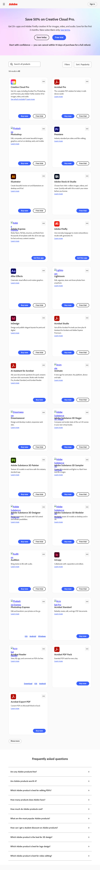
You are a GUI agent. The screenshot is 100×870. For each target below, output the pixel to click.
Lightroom (59, 276)
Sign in (92, 4)
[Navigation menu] (4, 4)
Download (28, 683)
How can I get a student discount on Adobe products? (34, 828)
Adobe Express (18, 229)
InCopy (57, 559)
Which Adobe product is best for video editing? (31, 856)
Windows (42, 636)
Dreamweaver (18, 418)
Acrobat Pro (60, 87)
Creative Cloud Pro (20, 87)
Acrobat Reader (18, 654)
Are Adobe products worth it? (23, 781)
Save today (42, 37)
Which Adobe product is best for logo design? (30, 846)
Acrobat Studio (61, 323)
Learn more (30, 99)
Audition (15, 559)
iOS (26, 636)
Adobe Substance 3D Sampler (68, 465)
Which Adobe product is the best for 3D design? (31, 837)
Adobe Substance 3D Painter (25, 465)
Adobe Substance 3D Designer (25, 512)
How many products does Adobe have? (27, 800)
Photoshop (16, 134)
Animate (58, 370)
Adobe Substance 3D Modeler (69, 512)
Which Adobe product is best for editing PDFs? (30, 790)
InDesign (15, 323)
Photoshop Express (20, 607)
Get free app (39, 258)
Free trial (59, 37)
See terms (65, 29)
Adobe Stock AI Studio (65, 181)
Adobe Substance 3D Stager (68, 418)
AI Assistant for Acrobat (22, 370)
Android (33, 636)
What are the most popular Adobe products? (30, 818)
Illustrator (16, 181)
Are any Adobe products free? (23, 771)
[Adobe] (13, 4)
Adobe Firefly (60, 229)
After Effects (17, 276)
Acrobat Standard (63, 607)
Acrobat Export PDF (20, 701)
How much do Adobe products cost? (26, 809)
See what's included (18, 99)
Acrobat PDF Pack (63, 654)
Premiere (58, 134)
